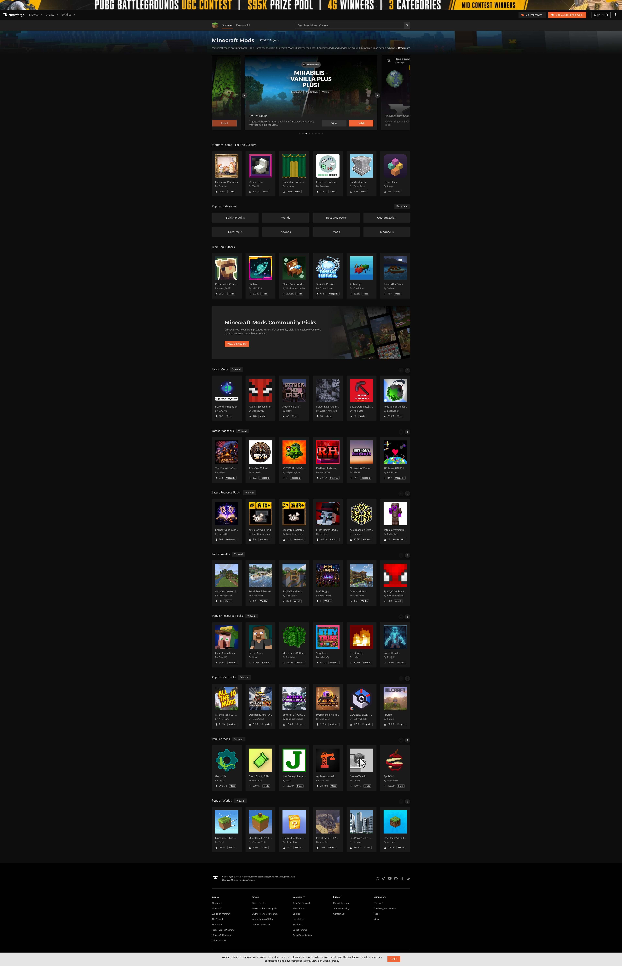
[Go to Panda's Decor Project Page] (361, 173)
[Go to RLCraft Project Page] (395, 706)
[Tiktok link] (384, 878)
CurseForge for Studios (385, 908)
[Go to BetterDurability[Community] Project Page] (361, 398)
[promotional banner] (311, 5)
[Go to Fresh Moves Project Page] (260, 644)
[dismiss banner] (617, 5)
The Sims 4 (217, 919)
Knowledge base (341, 903)
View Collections (237, 343)
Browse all (402, 206)
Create (50, 14)
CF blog (296, 914)
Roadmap (297, 925)
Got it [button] (394, 959)
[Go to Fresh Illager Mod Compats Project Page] (328, 521)
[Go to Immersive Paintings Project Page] (227, 173)
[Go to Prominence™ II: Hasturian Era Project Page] (328, 706)
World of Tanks (219, 941)
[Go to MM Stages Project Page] (328, 583)
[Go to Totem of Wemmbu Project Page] (395, 521)
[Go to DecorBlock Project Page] (395, 173)
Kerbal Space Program (223, 930)
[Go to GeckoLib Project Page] (227, 768)
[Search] (407, 25)
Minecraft (217, 908)
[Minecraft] (215, 25)
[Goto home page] (14, 15)
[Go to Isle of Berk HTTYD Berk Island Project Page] (328, 829)
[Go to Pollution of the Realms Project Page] (395, 398)
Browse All (243, 25)
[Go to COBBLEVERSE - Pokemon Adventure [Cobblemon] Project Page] (361, 706)
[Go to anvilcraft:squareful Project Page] (260, 521)
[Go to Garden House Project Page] (361, 583)
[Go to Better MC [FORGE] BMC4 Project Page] (294, 706)
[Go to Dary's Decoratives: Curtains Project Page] (294, 173)
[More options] (615, 15)
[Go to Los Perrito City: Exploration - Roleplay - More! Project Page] (361, 829)
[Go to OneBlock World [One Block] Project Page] (395, 829)
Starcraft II (217, 925)
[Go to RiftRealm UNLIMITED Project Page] (395, 460)
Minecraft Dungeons (222, 935)
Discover (227, 25)
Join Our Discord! (301, 903)
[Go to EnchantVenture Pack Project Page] (227, 521)
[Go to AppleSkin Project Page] (395, 768)
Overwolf (378, 903)
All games (216, 903)
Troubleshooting (341, 908)
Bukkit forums (300, 930)
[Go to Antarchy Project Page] (361, 276)
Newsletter (298, 919)
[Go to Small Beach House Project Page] (260, 583)
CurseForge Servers (302, 935)
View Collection (352, 123)
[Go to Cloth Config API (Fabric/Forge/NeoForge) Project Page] (260, 768)
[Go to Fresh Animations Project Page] (227, 644)
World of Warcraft (221, 914)
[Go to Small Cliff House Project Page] (294, 583)
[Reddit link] (408, 878)
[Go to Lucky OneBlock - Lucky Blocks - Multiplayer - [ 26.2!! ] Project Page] (294, 829)
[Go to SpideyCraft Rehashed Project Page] (395, 583)
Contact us (338, 914)
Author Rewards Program (265, 914)
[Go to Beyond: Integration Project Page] (227, 398)
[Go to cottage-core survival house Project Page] (227, 583)
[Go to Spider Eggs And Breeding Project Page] (328, 398)
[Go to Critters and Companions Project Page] (227, 276)
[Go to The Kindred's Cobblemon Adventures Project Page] (227, 460)
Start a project (259, 903)
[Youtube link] (390, 878)
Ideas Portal (298, 908)
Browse (34, 14)
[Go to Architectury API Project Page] (328, 768)
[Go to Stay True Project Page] (328, 644)
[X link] (402, 878)
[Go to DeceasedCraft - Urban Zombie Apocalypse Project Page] (260, 706)
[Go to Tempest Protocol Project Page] (328, 276)
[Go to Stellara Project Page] (260, 276)
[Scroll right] (407, 370)
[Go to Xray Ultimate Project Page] (395, 644)
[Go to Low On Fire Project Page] (361, 644)
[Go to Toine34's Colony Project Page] (260, 460)
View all (236, 369)
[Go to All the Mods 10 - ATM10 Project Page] (227, 706)
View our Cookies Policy (325, 961)
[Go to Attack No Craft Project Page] (294, 398)
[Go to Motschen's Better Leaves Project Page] (294, 644)
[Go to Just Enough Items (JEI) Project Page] (294, 768)
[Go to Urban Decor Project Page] (260, 173)
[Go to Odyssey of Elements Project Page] (361, 460)
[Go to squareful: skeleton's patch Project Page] (294, 521)
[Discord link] (396, 878)
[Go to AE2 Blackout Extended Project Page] (361, 521)
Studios (66, 14)
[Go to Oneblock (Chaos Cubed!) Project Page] (227, 829)
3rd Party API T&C (261, 925)
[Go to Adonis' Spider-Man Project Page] (260, 398)
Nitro (376, 919)
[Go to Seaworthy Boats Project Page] (395, 276)
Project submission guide (264, 908)
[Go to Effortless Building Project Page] (328, 173)
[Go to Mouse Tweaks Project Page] (361, 768)
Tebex (376, 914)
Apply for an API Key (262, 919)
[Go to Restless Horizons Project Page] (328, 460)
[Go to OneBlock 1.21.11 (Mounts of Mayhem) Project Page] (260, 829)
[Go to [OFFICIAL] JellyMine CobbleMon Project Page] (294, 460)
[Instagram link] (377, 878)
